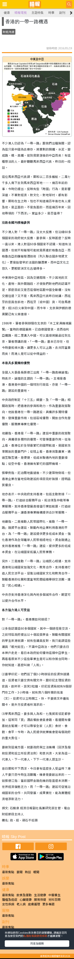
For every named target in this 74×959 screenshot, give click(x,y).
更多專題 (48, 904)
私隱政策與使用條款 (35, 936)
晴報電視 (21, 12)
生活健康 (40, 895)
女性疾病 (8, 904)
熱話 (28, 872)
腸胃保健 (40, 899)
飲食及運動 (24, 895)
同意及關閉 (37, 943)
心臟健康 (26, 899)
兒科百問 (54, 899)
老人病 (21, 904)
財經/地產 (8, 32)
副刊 (62, 12)
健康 (7, 12)
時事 (51, 12)
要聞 (20, 872)
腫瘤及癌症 (9, 899)
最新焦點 (8, 872)
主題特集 (37, 12)
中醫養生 (54, 895)
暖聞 (36, 872)
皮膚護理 (34, 904)
